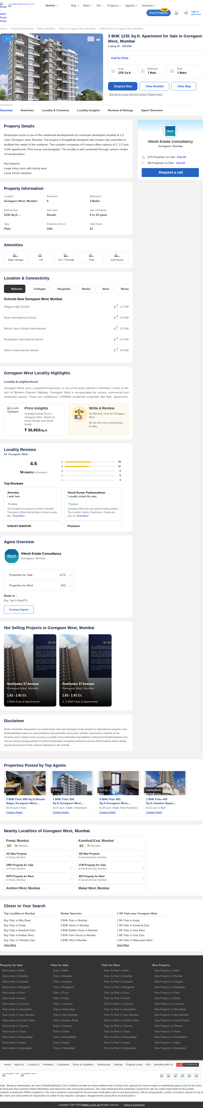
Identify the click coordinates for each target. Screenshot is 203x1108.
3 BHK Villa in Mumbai (73, 940)
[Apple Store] (29, 1074)
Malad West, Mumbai (94, 888)
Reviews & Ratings (120, 110)
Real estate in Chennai (15, 1025)
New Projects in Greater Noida (172, 1020)
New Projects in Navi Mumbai (172, 1014)
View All (181, 157)
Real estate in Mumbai (15, 976)
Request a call (171, 172)
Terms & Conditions (83, 1064)
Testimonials (103, 1064)
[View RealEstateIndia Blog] (170, 1078)
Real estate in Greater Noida (18, 1020)
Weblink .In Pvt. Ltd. (91, 1105)
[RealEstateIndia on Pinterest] (177, 1078)
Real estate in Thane (14, 1031)
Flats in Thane (61, 1031)
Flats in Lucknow (63, 1003)
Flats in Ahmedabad (64, 1037)
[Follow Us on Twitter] (184, 1078)
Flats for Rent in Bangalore (119, 987)
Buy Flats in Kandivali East (19, 930)
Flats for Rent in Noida (117, 998)
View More (10, 945)
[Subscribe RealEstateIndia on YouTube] (191, 1078)
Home (3, 28)
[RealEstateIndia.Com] (23, 12)
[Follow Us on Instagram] (198, 1078)
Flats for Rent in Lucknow (118, 1003)
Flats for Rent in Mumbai (118, 976)
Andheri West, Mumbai (23, 888)
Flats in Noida (61, 998)
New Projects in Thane (168, 1031)
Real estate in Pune (13, 992)
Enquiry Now (123, 86)
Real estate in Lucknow (15, 1003)
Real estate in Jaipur (14, 1042)
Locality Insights (88, 110)
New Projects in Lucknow (169, 1003)
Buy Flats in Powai (15, 925)
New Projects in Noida (167, 998)
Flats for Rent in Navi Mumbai (121, 1014)
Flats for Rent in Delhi (116, 970)
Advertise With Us (163, 1064)
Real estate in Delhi (13, 970)
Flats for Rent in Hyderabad (119, 1048)
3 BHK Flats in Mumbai (73, 920)
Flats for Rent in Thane (117, 1031)
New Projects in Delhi (167, 970)
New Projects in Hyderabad (170, 1048)
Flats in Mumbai (46, 28)
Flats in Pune (60, 992)
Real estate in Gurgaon (15, 981)
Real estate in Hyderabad (16, 1048)
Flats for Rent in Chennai (118, 1025)
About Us (19, 1064)
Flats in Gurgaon (62, 981)
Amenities (27, 110)
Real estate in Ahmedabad (17, 1037)
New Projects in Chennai (169, 1025)
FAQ (148, 1064)
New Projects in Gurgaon (169, 981)
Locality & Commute (55, 110)
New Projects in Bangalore (170, 987)
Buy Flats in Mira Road (17, 920)
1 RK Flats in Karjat (128, 920)
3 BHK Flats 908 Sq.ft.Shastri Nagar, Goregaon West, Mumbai (25, 803)
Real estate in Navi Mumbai (18, 1014)
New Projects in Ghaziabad (170, 1009)
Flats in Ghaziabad (64, 1009)
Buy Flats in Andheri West (19, 935)
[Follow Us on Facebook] (163, 1078)
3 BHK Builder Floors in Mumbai (78, 930)
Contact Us (33, 1064)
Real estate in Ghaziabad (16, 1009)
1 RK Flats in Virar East (130, 935)
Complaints (63, 1064)
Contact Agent (19, 609)
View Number (155, 86)
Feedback (48, 1064)
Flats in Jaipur (61, 1042)
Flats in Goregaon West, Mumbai (77, 28)
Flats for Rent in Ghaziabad (119, 1009)
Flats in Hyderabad (64, 1048)
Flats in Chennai (62, 1025)
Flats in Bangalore (63, 987)
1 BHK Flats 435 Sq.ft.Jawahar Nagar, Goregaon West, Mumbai (162, 803)
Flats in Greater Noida (65, 1020)
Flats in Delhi (60, 970)
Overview (6, 110)
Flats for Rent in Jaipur (117, 1042)
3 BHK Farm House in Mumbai (78, 935)
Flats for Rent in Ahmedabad (120, 1037)
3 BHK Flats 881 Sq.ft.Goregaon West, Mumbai (113, 803)
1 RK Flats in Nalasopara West (134, 940)
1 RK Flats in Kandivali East (133, 925)
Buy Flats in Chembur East (19, 940)
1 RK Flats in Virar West (131, 930)
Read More (19, 516)
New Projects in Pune (167, 992)
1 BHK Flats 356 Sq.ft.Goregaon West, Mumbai (67, 803)
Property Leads (134, 1064)
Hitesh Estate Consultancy (41, 553)
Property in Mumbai (22, 28)
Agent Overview (152, 110)
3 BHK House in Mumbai (74, 925)
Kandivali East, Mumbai (96, 840)
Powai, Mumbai (17, 840)
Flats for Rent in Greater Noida (121, 1020)
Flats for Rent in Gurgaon (118, 981)
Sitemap (118, 1064)
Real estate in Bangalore (16, 987)
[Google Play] (10, 1074)
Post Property (159, 12)
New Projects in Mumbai (169, 976)
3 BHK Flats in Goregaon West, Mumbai (121, 28)
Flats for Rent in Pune (116, 992)
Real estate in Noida (14, 998)
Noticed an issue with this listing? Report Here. (136, 94)
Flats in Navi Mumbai (65, 1014)
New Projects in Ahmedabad (171, 1037)
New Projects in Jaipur (167, 1042)
